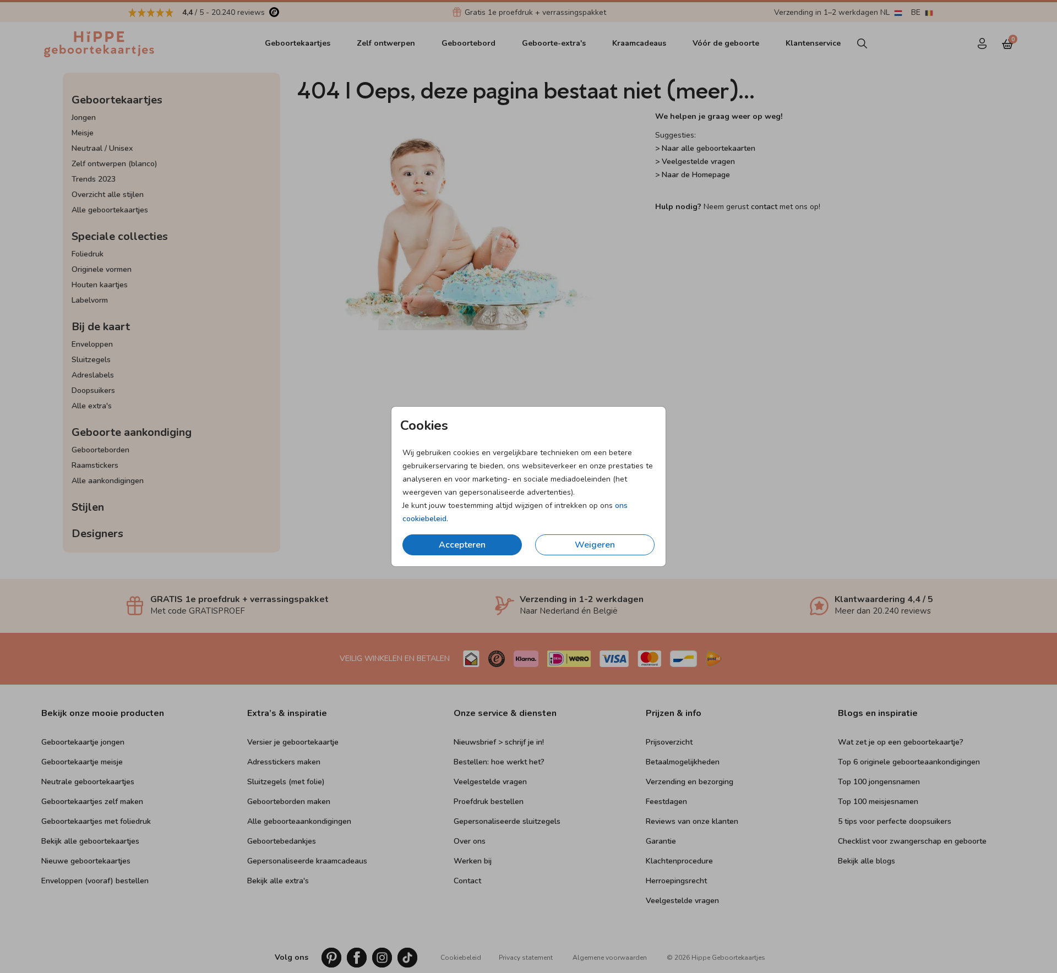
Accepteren (462, 545)
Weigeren (595, 545)
